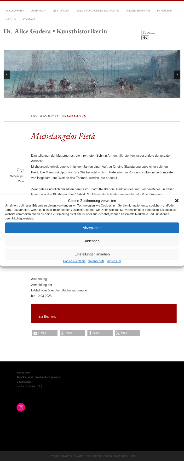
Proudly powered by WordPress (70, 456)
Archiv (11, 19)
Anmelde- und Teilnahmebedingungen (38, 377)
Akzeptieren (92, 228)
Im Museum (164, 10)
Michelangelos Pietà (63, 136)
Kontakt (29, 19)
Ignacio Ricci (126, 456)
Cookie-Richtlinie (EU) (29, 386)
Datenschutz (96, 261)
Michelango (16, 176)
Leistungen (61, 10)
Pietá (21, 181)
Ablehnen (92, 241)
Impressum (114, 261)
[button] (176, 200)
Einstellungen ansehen (92, 254)
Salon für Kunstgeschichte (98, 10)
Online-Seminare (138, 10)
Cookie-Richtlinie (74, 261)
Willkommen (15, 10)
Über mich (38, 10)
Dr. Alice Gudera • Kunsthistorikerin (55, 31)
